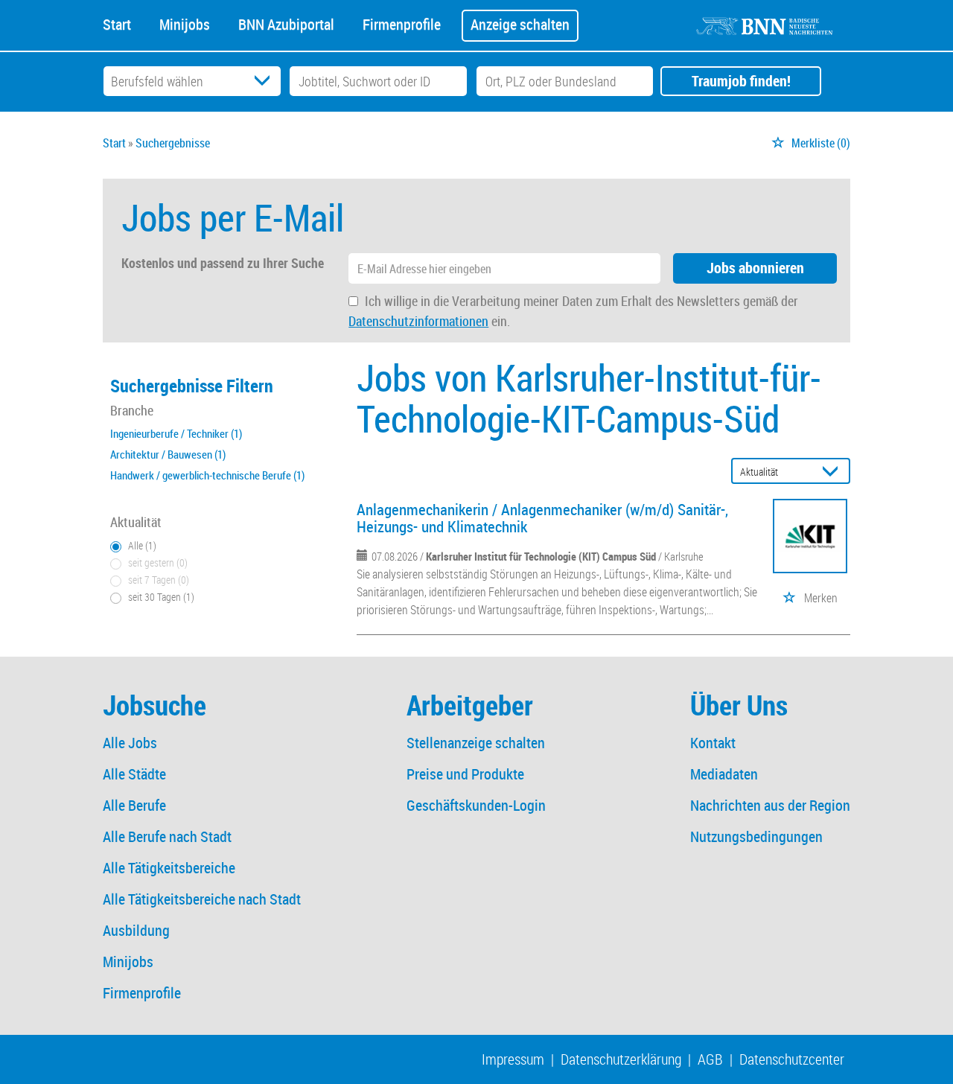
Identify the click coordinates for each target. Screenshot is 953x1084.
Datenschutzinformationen (418, 321)
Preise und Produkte (465, 774)
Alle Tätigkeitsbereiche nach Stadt (202, 899)
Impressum (513, 1059)
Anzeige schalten (520, 24)
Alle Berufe (134, 805)
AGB (710, 1059)
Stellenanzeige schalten (476, 743)
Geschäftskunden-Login (476, 805)
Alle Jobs (130, 743)
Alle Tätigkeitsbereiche (169, 868)
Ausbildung (136, 930)
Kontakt (713, 743)
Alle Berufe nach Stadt (167, 836)
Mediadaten (724, 774)
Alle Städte (134, 774)
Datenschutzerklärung (621, 1059)
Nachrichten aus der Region (770, 805)
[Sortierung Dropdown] (834, 471)
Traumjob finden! (741, 81)
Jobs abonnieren (755, 268)
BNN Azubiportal (286, 23)
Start (117, 23)
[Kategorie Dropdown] (266, 81)
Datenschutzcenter (791, 1059)
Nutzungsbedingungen (756, 836)
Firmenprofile (402, 23)
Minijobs (184, 23)
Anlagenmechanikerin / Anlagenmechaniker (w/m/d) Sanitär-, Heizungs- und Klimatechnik (542, 518)
